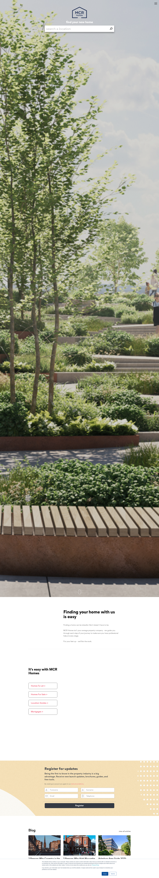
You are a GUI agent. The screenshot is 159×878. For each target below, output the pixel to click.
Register (79, 805)
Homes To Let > (38, 685)
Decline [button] (113, 874)
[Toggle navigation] (155, 3)
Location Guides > (39, 703)
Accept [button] (105, 874)
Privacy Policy (95, 865)
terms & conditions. (77, 784)
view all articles (125, 831)
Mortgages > (37, 711)
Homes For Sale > (39, 694)
